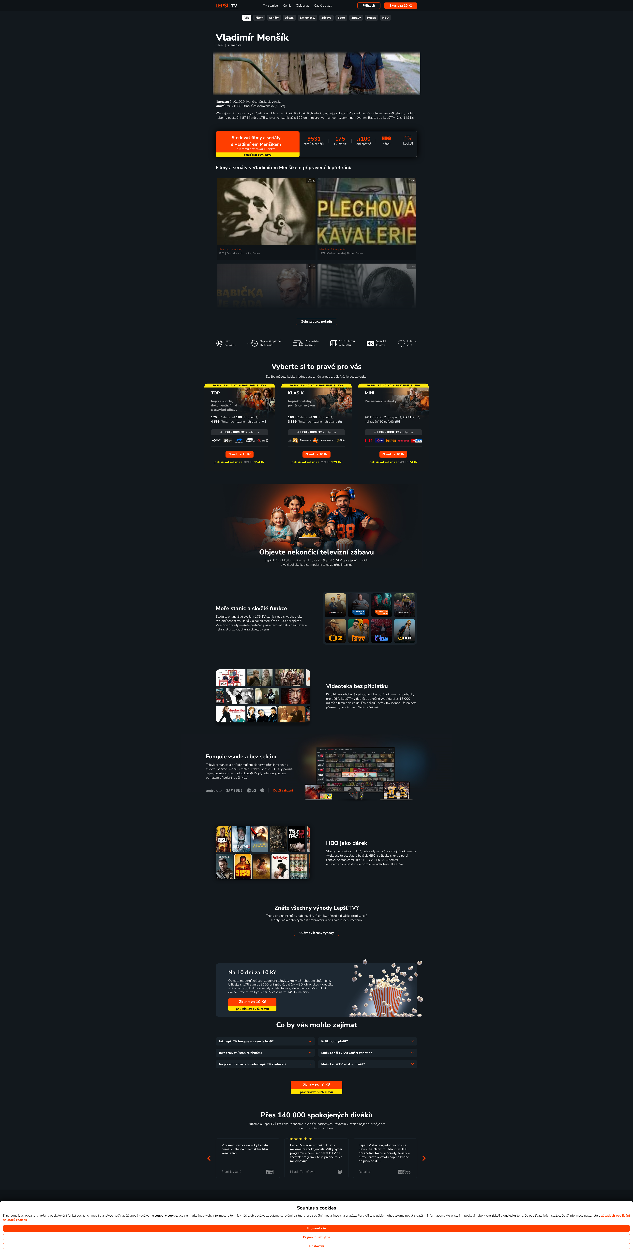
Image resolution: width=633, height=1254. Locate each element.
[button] (209, 1158)
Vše (246, 18)
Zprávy (356, 18)
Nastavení (316, 1246)
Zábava (326, 18)
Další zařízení (283, 790)
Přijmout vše (316, 1228)
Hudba (371, 18)
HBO (385, 18)
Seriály (274, 18)
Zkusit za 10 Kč (401, 5)
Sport (341, 18)
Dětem (289, 18)
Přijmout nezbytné (316, 1237)
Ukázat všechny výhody (316, 933)
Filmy (259, 18)
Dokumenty (307, 18)
